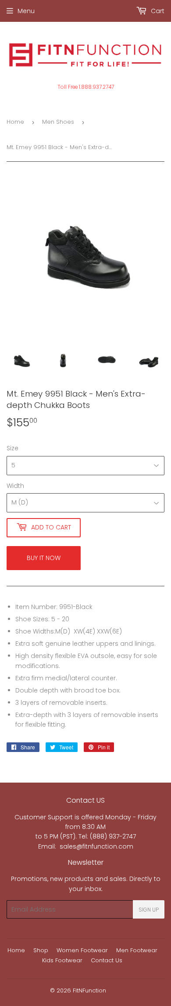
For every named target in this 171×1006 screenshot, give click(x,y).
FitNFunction (89, 990)
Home (15, 122)
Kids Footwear (62, 960)
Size (12, 448)
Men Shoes (58, 122)
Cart (156, 11)
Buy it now (44, 557)
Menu (26, 11)
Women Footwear (82, 950)
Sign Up (149, 909)
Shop (40, 950)
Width (15, 485)
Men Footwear (136, 950)
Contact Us (106, 960)
